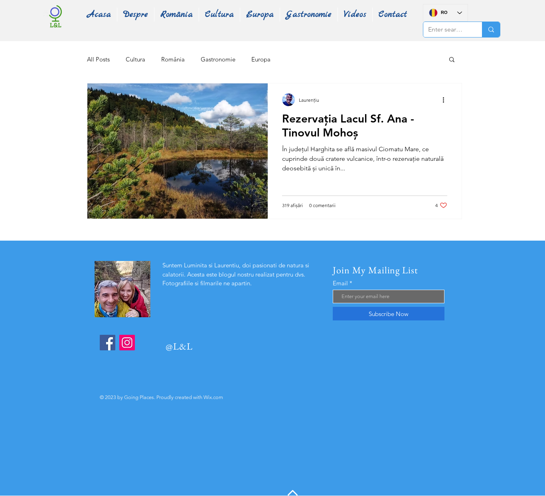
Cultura (135, 59)
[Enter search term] (491, 29)
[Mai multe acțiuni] (446, 100)
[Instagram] (127, 342)
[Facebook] (107, 342)
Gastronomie (218, 59)
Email (340, 283)
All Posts (98, 59)
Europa (261, 59)
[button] (452, 60)
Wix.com (213, 397)
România (173, 59)
